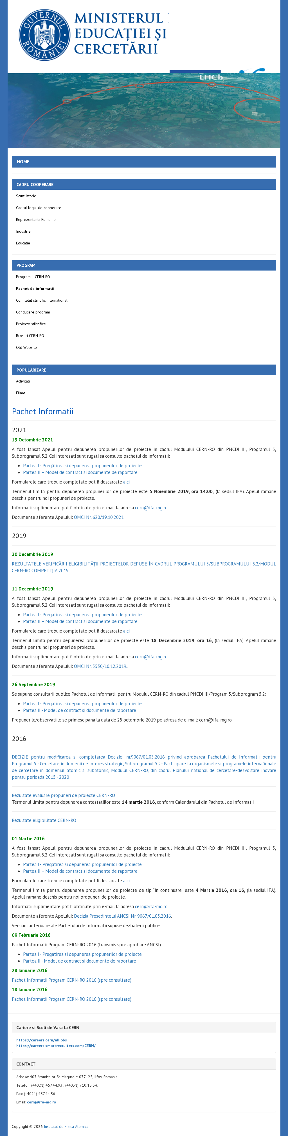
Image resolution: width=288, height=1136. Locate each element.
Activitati (23, 381)
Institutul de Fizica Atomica (66, 1126)
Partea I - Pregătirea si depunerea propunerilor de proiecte (82, 465)
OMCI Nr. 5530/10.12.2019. (100, 666)
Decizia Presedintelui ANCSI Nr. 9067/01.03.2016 (122, 916)
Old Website (26, 347)
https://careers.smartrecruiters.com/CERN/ (56, 1045)
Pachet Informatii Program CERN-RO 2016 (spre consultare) (71, 980)
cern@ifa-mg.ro (151, 508)
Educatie (23, 243)
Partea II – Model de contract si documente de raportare (80, 472)
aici (126, 482)
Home (23, 162)
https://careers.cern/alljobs (41, 1040)
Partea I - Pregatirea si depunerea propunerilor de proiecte (82, 614)
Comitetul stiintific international (42, 300)
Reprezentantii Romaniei (36, 219)
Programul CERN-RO (33, 276)
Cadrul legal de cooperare (38, 207)
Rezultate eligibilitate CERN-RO (44, 820)
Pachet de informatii (35, 288)
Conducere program (33, 312)
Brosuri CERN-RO (30, 335)
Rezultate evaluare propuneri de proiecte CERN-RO (63, 795)
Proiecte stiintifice (31, 323)
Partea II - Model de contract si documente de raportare (79, 710)
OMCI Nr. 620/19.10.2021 (99, 517)
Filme (20, 392)
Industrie (23, 231)
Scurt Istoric (26, 195)
